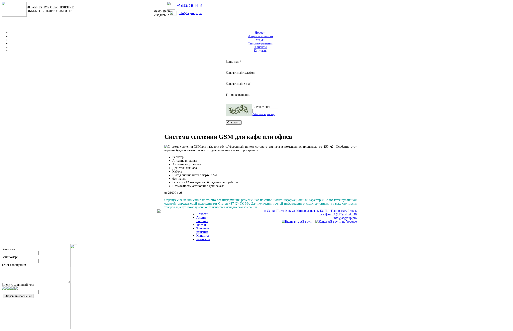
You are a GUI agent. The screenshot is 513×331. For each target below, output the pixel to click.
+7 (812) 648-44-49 (189, 5)
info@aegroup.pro (190, 13)
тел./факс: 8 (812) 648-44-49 (338, 214)
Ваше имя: (9, 249)
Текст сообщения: (14, 264)
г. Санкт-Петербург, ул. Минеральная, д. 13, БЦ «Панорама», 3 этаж (310, 210)
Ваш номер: (10, 257)
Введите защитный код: (18, 284)
